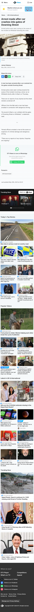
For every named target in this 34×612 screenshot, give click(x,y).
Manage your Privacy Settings (10, 601)
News (3, 15)
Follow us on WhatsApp (11, 586)
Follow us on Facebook (10, 582)
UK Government (6, 173)
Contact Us (4, 596)
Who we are (4, 594)
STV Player (5, 572)
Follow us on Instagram (11, 589)
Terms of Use (12, 594)
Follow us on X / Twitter (11, 579)
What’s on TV (5, 575)
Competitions (22, 572)
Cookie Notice (12, 596)
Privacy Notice (21, 594)
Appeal (19, 575)
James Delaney (6, 65)
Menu (6, 2)
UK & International (13, 15)
